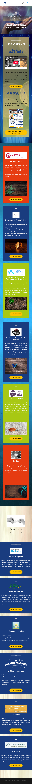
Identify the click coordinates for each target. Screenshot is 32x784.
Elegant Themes (14, 780)
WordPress (16, 782)
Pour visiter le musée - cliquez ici (16, 132)
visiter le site (16, 86)
